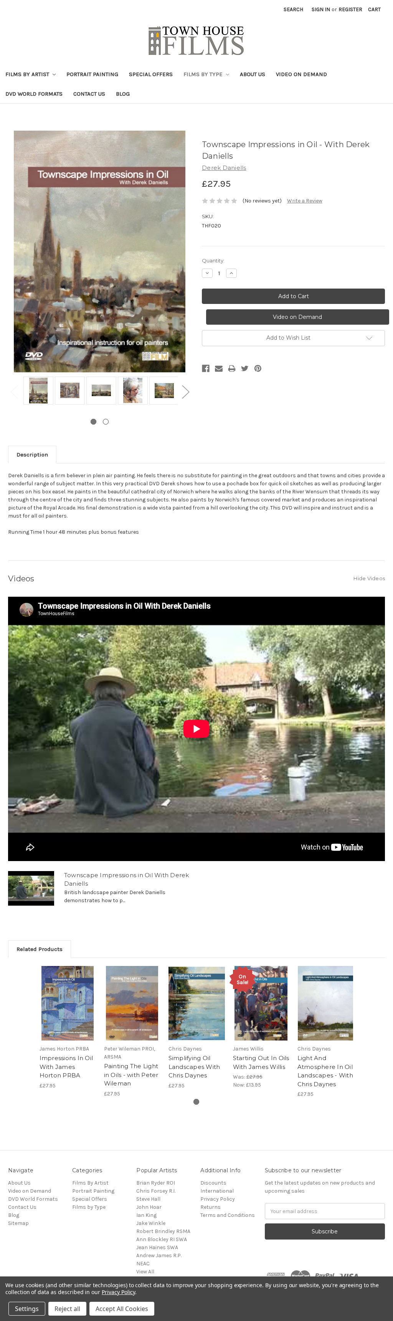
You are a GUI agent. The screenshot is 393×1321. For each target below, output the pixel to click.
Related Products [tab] (40, 949)
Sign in (321, 9)
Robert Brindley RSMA (163, 1231)
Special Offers (151, 74)
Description (32, 454)
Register (350, 9)
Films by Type (203, 74)
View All (145, 1271)
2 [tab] (106, 422)
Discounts (213, 1183)
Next (185, 391)
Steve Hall (148, 1199)
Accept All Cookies (122, 1308)
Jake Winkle (150, 1223)
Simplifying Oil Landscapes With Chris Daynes (194, 1066)
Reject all (67, 1308)
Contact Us (89, 93)
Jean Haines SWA (157, 1247)
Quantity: (213, 260)
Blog (123, 93)
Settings (27, 1308)
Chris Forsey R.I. (155, 1191)
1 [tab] (93, 422)
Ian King (146, 1215)
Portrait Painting (92, 74)
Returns (210, 1207)
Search (293, 9)
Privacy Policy (217, 1199)
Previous (13, 391)
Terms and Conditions (227, 1215)
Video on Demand (301, 74)
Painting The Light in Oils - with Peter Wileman (131, 1074)
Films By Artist (28, 74)
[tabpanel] (37, 391)
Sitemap (18, 1223)
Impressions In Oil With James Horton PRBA (66, 1066)
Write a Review (304, 200)
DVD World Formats (34, 93)
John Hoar (149, 1207)
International (217, 1191)
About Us (252, 74)
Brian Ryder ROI (155, 1183)
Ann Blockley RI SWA (161, 1239)
